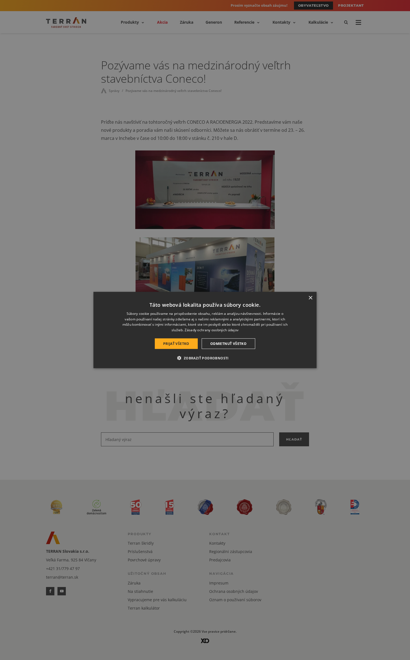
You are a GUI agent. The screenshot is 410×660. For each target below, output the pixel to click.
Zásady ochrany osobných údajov (211, 330)
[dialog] (205, 330)
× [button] (310, 298)
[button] (204, 358)
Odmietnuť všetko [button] (228, 343)
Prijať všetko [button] (176, 343)
